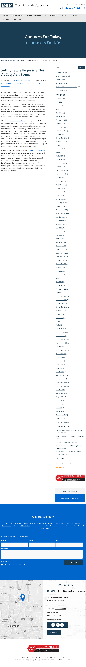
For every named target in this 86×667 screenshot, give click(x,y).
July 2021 (59, 314)
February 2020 (61, 375)
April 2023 (59, 239)
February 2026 (61, 120)
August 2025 (60, 141)
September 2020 (62, 350)
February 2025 (61, 163)
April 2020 (59, 368)
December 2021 (61, 296)
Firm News (59, 80)
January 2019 (60, 418)
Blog (64, 16)
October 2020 (61, 346)
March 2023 (60, 242)
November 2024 (61, 174)
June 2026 (59, 105)
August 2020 (60, 354)
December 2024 (61, 170)
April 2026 (59, 113)
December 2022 (61, 253)
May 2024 (59, 195)
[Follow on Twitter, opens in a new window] (58, 625)
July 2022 (59, 271)
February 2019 (61, 415)
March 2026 (60, 116)
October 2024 (60, 177)
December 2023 (61, 210)
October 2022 (60, 260)
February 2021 (61, 332)
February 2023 (61, 246)
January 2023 (60, 249)
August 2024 (60, 185)
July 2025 (59, 145)
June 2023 (59, 231)
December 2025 (61, 127)
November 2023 (61, 213)
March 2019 (60, 411)
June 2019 (59, 404)
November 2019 (61, 386)
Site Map (25, 660)
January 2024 (60, 206)
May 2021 (59, 321)
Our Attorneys (34, 16)
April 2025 (59, 156)
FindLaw (70, 660)
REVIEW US (54, 633)
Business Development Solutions (52, 660)
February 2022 (61, 289)
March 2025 (60, 159)
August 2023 (60, 224)
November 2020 (61, 343)
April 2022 (59, 282)
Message (4, 548)
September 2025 (61, 138)
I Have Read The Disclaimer (14, 565)
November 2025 (61, 131)
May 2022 (59, 278)
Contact (75, 16)
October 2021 (60, 303)
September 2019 (61, 393)
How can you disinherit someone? (67, 442)
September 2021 (61, 307)
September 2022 (61, 264)
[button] (84, 654)
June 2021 (59, 318)
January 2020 (60, 379)
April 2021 (59, 325)
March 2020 (60, 372)
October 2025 (60, 134)
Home (5, 16)
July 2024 (59, 188)
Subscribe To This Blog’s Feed (68, 463)
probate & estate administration (26, 83)
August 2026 (60, 98)
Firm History (18, 16)
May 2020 (59, 364)
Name (3, 540)
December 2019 (61, 382)
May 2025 (59, 152)
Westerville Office (54, 619)
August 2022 (60, 267)
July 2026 (59, 102)
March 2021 (60, 328)
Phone (58, 540)
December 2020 (61, 339)
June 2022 (59, 275)
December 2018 (61, 422)
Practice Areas (52, 16)
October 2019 (60, 390)
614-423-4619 (73, 8)
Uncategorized (61, 90)
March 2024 (60, 199)
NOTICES (17, 20)
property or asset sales (17, 121)
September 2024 (61, 181)
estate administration (37, 150)
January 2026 (60, 123)
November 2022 (61, 257)
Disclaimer (5, 561)
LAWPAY (6, 20)
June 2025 (59, 149)
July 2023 (59, 228)
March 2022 (60, 285)
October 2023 (60, 217)
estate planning (7, 83)
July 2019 (59, 400)
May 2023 (59, 235)
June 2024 (59, 192)
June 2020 (59, 361)
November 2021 (61, 300)
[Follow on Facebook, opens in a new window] (53, 625)
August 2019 (60, 397)
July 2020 (59, 357)
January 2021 (60, 336)
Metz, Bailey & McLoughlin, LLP (23, 80)
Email (31, 540)
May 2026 (59, 109)
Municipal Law (61, 83)
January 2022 (60, 292)
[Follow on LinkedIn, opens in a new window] (62, 625)
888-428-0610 (25, 526)
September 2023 (61, 221)
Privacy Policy (34, 660)
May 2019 (59, 408)
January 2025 (60, 167)
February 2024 (61, 203)
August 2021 (60, 310)
